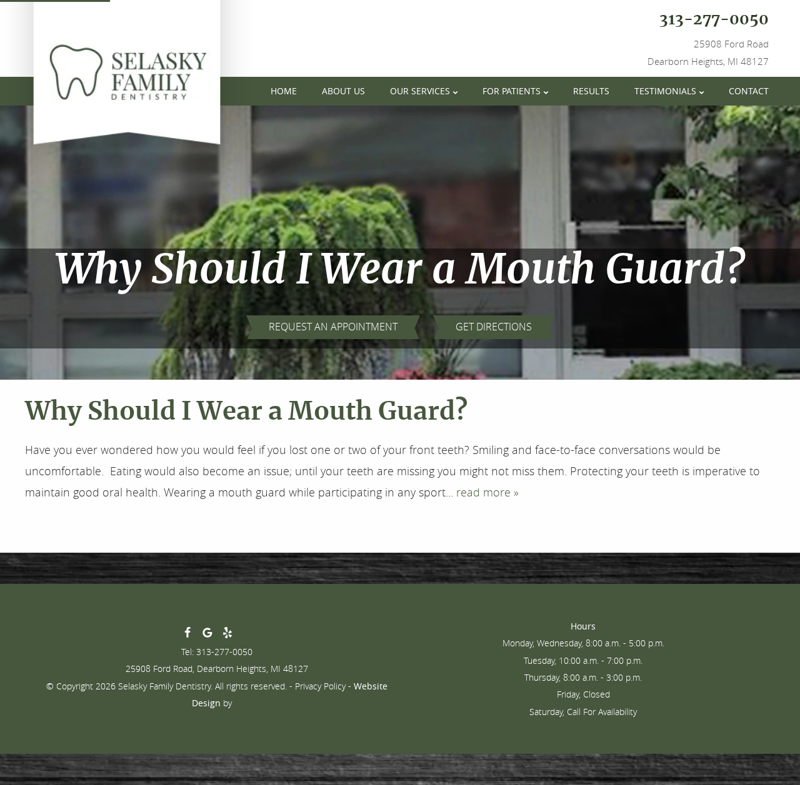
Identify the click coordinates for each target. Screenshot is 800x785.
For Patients (511, 91)
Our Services (420, 91)
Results (591, 91)
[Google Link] (207, 635)
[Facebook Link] (187, 635)
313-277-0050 (714, 19)
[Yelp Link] (227, 635)
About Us (343, 91)
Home (284, 91)
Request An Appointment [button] (333, 326)
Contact (749, 91)
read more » (487, 492)
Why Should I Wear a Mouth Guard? (246, 412)
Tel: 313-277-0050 (216, 652)
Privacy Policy (320, 686)
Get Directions (494, 326)
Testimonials (665, 91)
